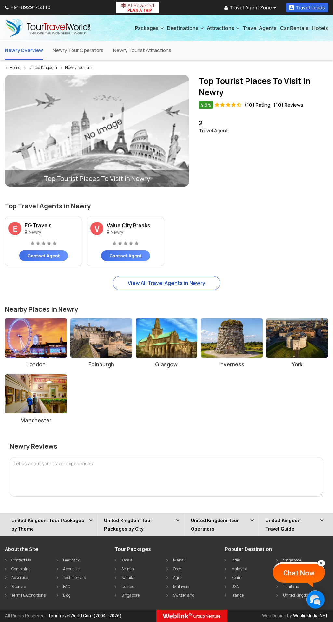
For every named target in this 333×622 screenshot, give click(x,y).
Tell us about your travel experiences (53, 463)
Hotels (320, 28)
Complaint (20, 569)
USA (235, 586)
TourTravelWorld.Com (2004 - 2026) (84, 615)
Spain (236, 577)
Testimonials (74, 577)
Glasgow (166, 364)
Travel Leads (310, 8)
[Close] (321, 563)
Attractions (220, 28)
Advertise (19, 577)
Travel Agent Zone (251, 8)
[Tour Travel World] (48, 28)
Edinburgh (101, 364)
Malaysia (181, 586)
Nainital (128, 577)
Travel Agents (260, 28)
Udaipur (128, 586)
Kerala (127, 560)
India (235, 560)
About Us (71, 569)
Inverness (231, 364)
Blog (67, 595)
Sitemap (18, 586)
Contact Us (21, 560)
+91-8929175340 (30, 7)
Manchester (35, 420)
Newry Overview (24, 50)
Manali (179, 560)
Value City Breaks (128, 225)
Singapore (130, 595)
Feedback (71, 560)
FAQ (66, 586)
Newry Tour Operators (78, 50)
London (36, 364)
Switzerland (183, 595)
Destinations (183, 28)
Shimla (127, 569)
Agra (177, 577)
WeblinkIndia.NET (310, 615)
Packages (147, 28)
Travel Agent (213, 126)
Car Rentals (294, 28)
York (297, 364)
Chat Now (298, 573)
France (237, 595)
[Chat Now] (315, 599)
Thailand (291, 586)
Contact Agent (43, 256)
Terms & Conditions (28, 595)
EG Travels (38, 225)
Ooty (177, 569)
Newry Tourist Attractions (142, 50)
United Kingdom (297, 595)
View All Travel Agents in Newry (166, 283)
